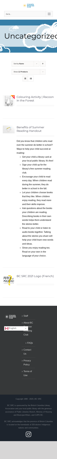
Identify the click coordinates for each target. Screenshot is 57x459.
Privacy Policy (27, 362)
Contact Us (27, 352)
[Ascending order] (43, 64)
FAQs (29, 343)
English (12, 328)
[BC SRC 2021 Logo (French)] (9, 276)
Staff (26, 316)
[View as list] (30, 78)
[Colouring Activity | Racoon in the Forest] (9, 97)
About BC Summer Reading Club (28, 329)
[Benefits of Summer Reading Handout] (9, 127)
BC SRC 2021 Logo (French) (35, 276)
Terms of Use (28, 373)
